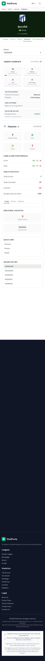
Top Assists (6, 576)
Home (3, 9)
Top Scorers (6, 573)
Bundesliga (5, 557)
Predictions (6, 582)
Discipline (21, 201)
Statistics (27, 39)
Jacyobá (16, 9)
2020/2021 (8, 284)
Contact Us (6, 609)
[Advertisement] (22, 312)
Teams (10, 9)
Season (6, 49)
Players (19, 39)
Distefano (25, 34)
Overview (5, 39)
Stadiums (5, 588)
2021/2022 (8, 279)
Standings (5, 579)
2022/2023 (9, 275)
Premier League (7, 554)
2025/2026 (9, 266)
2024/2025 (9, 271)
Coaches (5, 585)
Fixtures (12, 39)
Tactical (13, 201)
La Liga (4, 563)
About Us (5, 597)
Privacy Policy (6, 600)
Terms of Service (7, 603)
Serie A (4, 560)
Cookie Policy (6, 606)
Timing (6, 201)
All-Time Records (38, 39)
